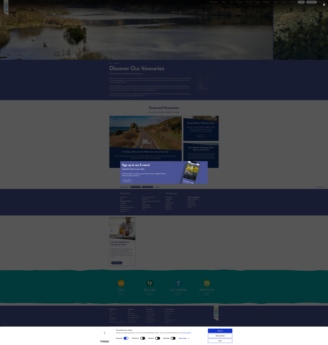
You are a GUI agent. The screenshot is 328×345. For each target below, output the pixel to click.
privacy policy (186, 332)
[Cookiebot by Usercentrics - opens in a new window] (104, 341)
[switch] (142, 338)
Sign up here (127, 181)
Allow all (220, 331)
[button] (324, 5)
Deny (220, 340)
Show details (182, 338)
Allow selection (220, 336)
